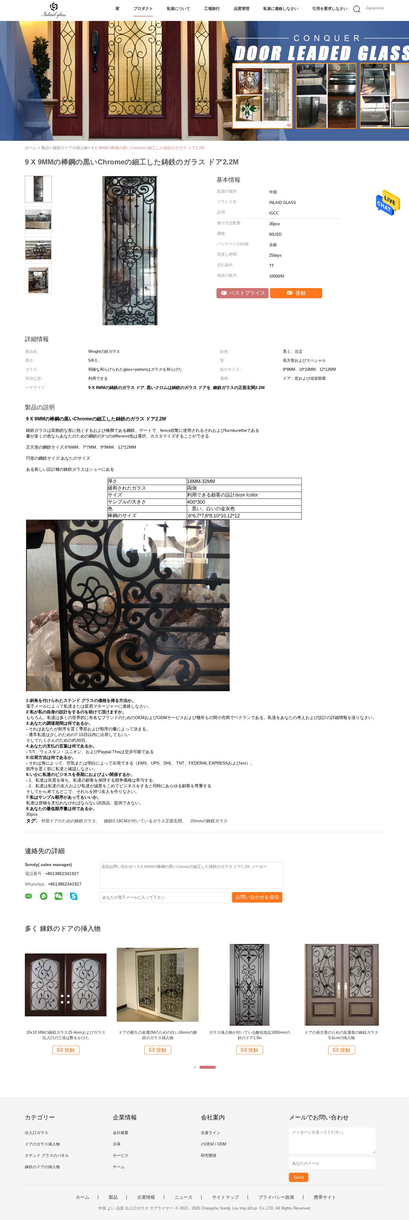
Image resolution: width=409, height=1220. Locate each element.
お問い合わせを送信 (257, 897)
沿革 (117, 1144)
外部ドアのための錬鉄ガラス (68, 820)
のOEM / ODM (213, 1144)
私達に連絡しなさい (280, 8)
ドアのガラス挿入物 (42, 1144)
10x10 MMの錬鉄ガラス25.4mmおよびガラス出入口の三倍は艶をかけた (65, 1035)
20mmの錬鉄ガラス (209, 820)
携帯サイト (325, 1197)
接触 (300, 293)
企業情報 (146, 1197)
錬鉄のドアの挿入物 (42, 1167)
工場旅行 (212, 8)
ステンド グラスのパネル (47, 1155)
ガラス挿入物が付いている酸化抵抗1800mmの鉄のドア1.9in (249, 1035)
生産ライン (210, 1132)
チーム (119, 1167)
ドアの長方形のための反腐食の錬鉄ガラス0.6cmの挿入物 (341, 1035)
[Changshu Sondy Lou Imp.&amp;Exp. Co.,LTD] (54, 10)
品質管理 (241, 8)
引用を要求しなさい (329, 8)
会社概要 (120, 1132)
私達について (178, 8)
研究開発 (208, 1155)
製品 (113, 1197)
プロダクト (143, 8)
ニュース (184, 1197)
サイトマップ (225, 1197)
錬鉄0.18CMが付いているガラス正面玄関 (143, 820)
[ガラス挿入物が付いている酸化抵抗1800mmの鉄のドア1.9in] (249, 984)
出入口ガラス (36, 1132)
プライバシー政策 (276, 1197)
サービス (120, 1155)
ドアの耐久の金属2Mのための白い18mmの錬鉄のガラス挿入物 (158, 1035)
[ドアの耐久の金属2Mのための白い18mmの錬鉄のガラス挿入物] (158, 984)
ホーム (82, 1197)
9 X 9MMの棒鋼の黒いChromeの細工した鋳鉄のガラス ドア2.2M (148, 148)
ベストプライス (246, 293)
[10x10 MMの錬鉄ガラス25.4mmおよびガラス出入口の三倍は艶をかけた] (66, 984)
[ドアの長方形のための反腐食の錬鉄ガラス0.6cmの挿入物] (341, 984)
